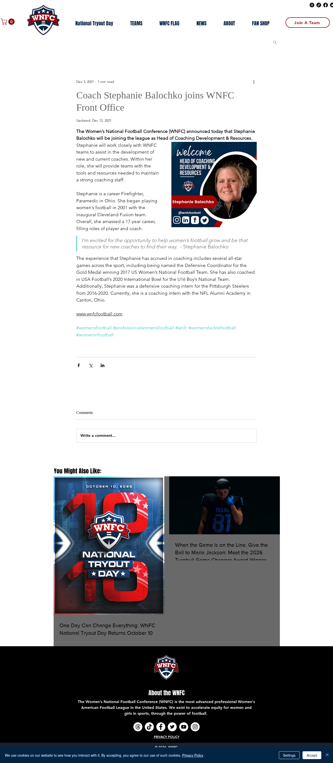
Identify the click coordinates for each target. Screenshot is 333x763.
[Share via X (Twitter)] (90, 365)
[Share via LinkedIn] (102, 365)
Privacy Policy (192, 755)
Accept (312, 755)
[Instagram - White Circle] (195, 726)
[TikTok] (318, 5)
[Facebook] (325, 5)
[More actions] (254, 82)
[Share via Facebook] (78, 365)
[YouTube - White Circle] (183, 726)
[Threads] (312, 5)
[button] (8, 22)
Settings (289, 755)
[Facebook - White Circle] (160, 726)
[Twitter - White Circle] (172, 726)
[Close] (327, 755)
